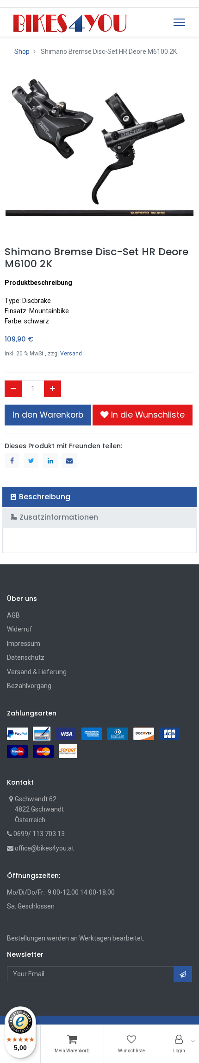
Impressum (23, 643)
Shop (22, 51)
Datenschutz (25, 657)
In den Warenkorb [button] (47, 414)
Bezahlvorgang (29, 685)
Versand (71, 353)
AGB (13, 615)
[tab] (99, 497)
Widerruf (19, 629)
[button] (143, 415)
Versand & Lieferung (37, 672)
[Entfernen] (13, 388)
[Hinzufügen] (52, 388)
